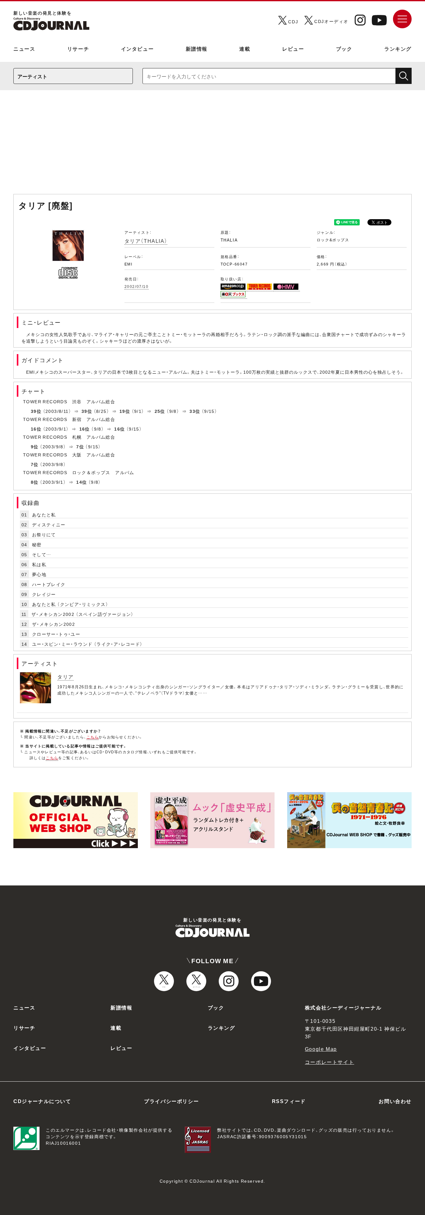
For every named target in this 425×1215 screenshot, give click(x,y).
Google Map (321, 1048)
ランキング (398, 48)
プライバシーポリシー (171, 1101)
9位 (35, 446)
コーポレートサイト (329, 1061)
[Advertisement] (212, 145)
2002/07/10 (136, 286)
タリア (65, 676)
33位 (194, 411)
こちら (92, 737)
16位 (36, 429)
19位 (124, 411)
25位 (160, 411)
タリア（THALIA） (146, 240)
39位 (36, 411)
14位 (81, 482)
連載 (244, 48)
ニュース (24, 48)
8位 (35, 482)
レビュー (293, 48)
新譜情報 (197, 48)
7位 (80, 446)
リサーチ (78, 48)
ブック (344, 48)
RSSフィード (289, 1101)
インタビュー (137, 48)
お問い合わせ (395, 1101)
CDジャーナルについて (42, 1101)
